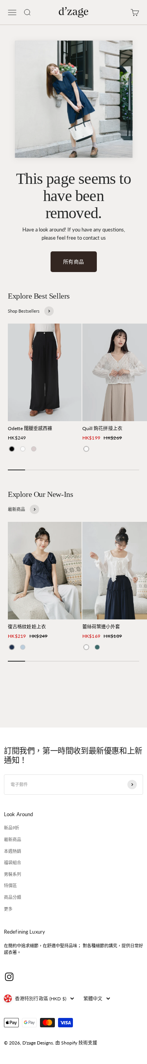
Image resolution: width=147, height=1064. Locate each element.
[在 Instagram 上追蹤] (9, 976)
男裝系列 (12, 874)
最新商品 (12, 839)
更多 (8, 908)
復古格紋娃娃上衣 (27, 627)
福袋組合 (12, 862)
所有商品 (73, 261)
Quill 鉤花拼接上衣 (102, 428)
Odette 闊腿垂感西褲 (30, 428)
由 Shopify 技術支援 (76, 1043)
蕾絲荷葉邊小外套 (101, 627)
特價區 (10, 885)
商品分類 (12, 897)
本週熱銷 (12, 851)
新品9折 (11, 827)
